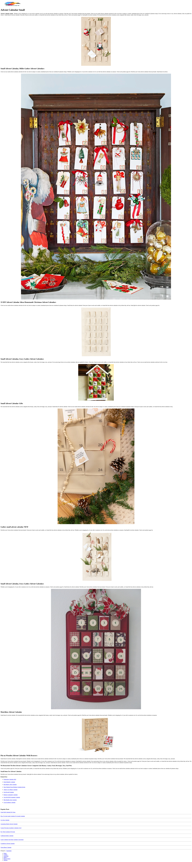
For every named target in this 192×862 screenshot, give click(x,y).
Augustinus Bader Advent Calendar (9, 824)
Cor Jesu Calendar (5, 820)
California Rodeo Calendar (7, 835)
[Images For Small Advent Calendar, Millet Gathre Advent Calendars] (96, 41)
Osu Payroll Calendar (9, 792)
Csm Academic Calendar (9, 802)
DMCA (5, 857)
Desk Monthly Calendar (9, 782)
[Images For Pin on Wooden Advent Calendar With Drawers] (96, 735)
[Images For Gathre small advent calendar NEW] (96, 466)
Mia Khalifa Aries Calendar (10, 800)
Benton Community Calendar (11, 794)
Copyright (6, 856)
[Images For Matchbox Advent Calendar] (96, 649)
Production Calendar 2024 (10, 779)
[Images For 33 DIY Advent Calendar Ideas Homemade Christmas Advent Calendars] (96, 187)
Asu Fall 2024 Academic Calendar (12, 797)
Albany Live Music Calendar (10, 789)
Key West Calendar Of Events (8, 831)
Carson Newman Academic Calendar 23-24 (11, 828)
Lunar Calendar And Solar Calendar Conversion (12, 839)
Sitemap (5, 860)
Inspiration (8, 850)
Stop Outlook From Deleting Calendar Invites (14, 787)
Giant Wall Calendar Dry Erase (8, 812)
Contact (5, 854)
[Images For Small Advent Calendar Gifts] (96, 382)
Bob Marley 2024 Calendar (10, 784)
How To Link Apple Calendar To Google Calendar (13, 816)
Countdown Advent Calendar (8, 843)
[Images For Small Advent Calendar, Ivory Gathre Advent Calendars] (96, 332)
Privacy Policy (7, 858)
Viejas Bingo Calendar (6, 847)
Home (5, 853)
